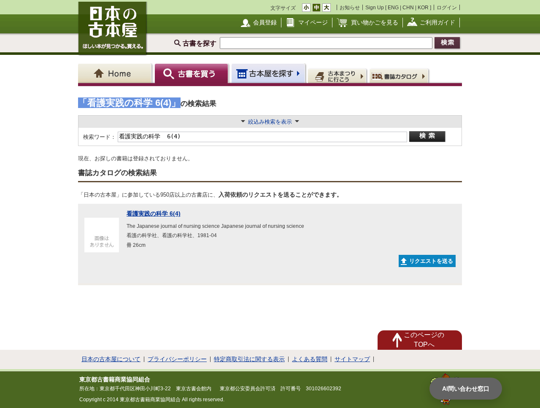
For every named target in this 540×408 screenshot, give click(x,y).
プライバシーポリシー (177, 359)
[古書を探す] (192, 73)
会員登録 (265, 22)
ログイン (447, 7)
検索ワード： (99, 137)
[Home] (116, 73)
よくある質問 (309, 359)
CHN (408, 7)
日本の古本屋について (110, 359)
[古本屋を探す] (269, 73)
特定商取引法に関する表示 (249, 359)
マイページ (313, 22)
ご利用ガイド (437, 22)
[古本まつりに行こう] (338, 75)
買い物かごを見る (374, 22)
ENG (393, 7)
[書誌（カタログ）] (400, 75)
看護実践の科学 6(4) (154, 213)
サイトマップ (352, 359)
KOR (423, 7)
